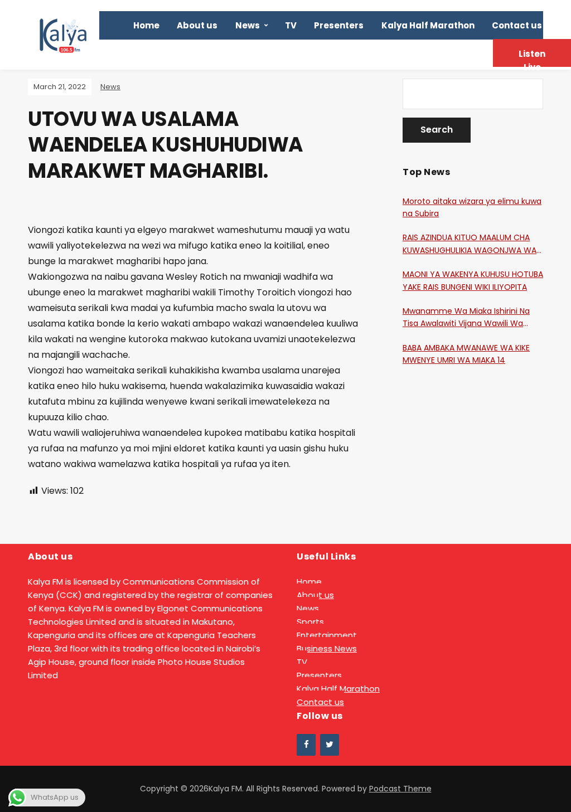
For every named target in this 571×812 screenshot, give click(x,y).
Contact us (517, 25)
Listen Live (532, 57)
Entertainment (327, 635)
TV (291, 25)
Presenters (339, 25)
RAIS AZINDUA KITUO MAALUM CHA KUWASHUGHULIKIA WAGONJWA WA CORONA (469, 244)
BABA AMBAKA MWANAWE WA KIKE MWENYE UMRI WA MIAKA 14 (466, 354)
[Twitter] (329, 745)
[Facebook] (306, 745)
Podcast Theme (400, 788)
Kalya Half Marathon (428, 25)
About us (197, 25)
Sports (310, 622)
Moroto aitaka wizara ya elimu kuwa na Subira (472, 207)
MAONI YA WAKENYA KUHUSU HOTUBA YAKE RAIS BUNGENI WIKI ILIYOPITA (473, 280)
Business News (327, 648)
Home (146, 25)
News (247, 25)
